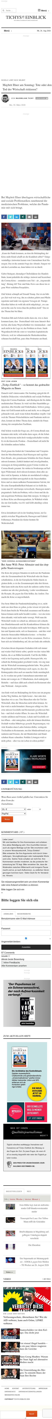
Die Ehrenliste (34, 1245)
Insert (31, 1413)
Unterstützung (28, 1388)
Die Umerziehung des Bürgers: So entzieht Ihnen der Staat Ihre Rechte (32, 1373)
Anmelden (8, 914)
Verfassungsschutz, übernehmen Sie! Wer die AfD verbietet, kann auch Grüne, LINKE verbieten (25, 1320)
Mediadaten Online (12, 1395)
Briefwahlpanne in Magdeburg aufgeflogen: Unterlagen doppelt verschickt (34, 1235)
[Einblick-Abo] (27, 1072)
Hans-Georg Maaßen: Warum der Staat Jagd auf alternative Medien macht (33, 1359)
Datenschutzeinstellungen (30, 1391)
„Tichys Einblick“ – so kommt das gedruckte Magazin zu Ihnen (25, 386)
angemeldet (18, 882)
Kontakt (15, 1388)
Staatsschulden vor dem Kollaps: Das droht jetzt (33, 1331)
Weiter (7, 819)
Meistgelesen (14, 1191)
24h (6, 1199)
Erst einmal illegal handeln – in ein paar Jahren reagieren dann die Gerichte (33, 1346)
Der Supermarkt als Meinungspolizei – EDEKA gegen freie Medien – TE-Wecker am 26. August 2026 (34, 1261)
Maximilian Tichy (25, 98)
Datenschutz (10, 1391)
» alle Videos (47, 1279)
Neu (29, 1191)
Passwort (5, 928)
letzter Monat (31, 1199)
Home (7, 1388)
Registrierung (24, 914)
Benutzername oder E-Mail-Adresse (18, 918)
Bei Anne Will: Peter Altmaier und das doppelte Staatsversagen (25, 566)
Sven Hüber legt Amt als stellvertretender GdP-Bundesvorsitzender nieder (34, 1208)
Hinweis (9, 875)
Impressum (43, 1388)
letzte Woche (16, 1199)
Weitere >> (9, 1272)
